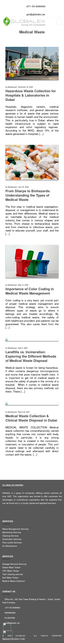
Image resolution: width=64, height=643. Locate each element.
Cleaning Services (10, 535)
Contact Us (8, 591)
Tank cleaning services (12, 574)
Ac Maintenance (9, 545)
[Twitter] (12, 509)
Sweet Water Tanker (11, 567)
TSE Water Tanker (10, 570)
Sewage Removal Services (14, 563)
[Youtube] (32, 509)
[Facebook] (5, 509)
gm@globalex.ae (36, 14)
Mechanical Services (11, 532)
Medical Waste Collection (13, 580)
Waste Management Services (15, 528)
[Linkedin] (19, 509)
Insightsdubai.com (13, 638)
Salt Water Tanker (10, 577)
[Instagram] (25, 509)
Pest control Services (12, 542)
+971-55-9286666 (35, 6)
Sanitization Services (11, 539)
